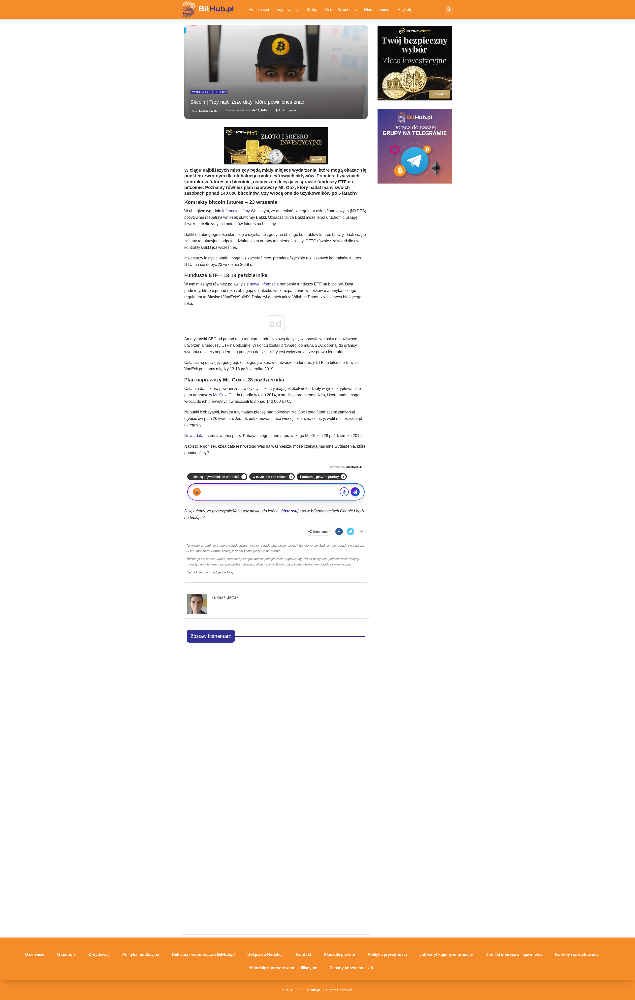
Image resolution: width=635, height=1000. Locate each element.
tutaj (230, 572)
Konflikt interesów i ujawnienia (513, 954)
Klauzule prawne (339, 954)
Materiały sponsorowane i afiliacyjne (283, 968)
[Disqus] (276, 709)
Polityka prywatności (387, 954)
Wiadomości (201, 92)
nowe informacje (265, 284)
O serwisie (34, 954)
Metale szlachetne (341, 9)
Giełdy (312, 9)
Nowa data (193, 436)
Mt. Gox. (220, 395)
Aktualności (259, 9)
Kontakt (303, 954)
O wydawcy (99, 954)
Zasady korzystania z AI (352, 968)
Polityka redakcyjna (140, 954)
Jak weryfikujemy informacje (446, 954)
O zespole (66, 954)
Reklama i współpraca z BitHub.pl (203, 954)
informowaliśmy (236, 211)
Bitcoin (220, 92)
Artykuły (405, 9)
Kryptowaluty (287, 9)
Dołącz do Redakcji (265, 954)
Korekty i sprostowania (577, 954)
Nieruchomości (377, 9)
